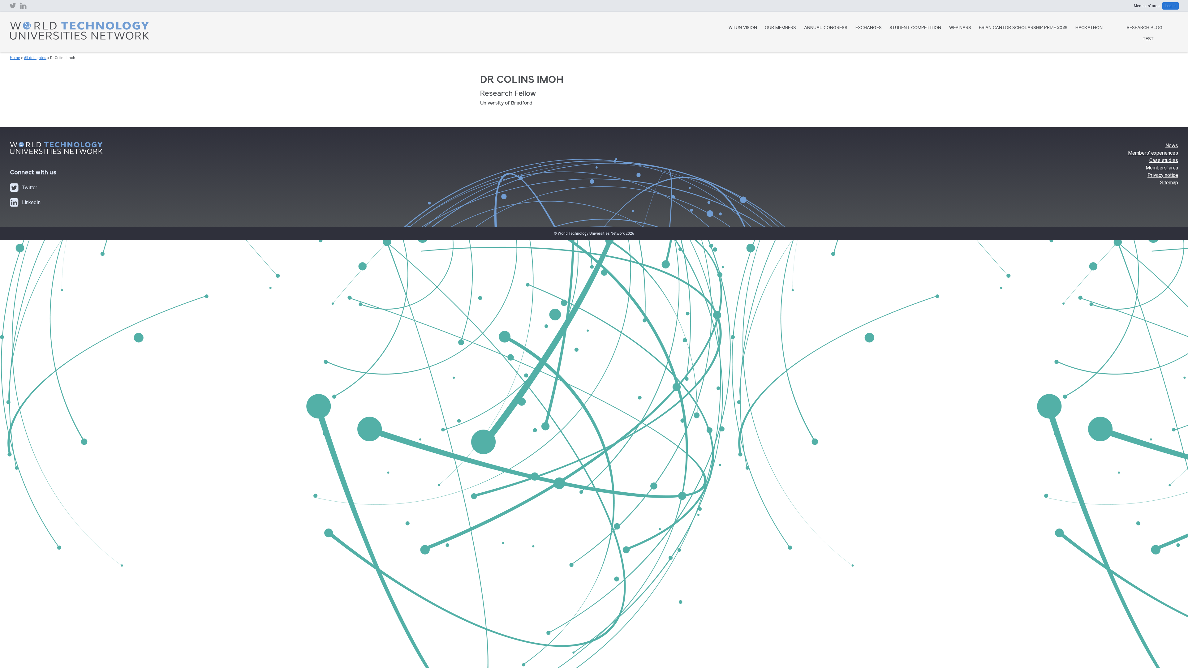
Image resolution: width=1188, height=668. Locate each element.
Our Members (780, 28)
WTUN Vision (743, 28)
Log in (1170, 6)
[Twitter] (12, 7)
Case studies (1163, 160)
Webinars (960, 28)
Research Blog (1145, 28)
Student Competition (915, 28)
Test (1148, 39)
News (1171, 145)
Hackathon (1089, 28)
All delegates (35, 58)
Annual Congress (825, 28)
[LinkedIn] (23, 7)
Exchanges (868, 28)
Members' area (1162, 168)
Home (15, 58)
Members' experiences (1153, 153)
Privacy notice (1162, 175)
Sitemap (1169, 183)
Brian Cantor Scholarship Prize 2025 (1023, 28)
